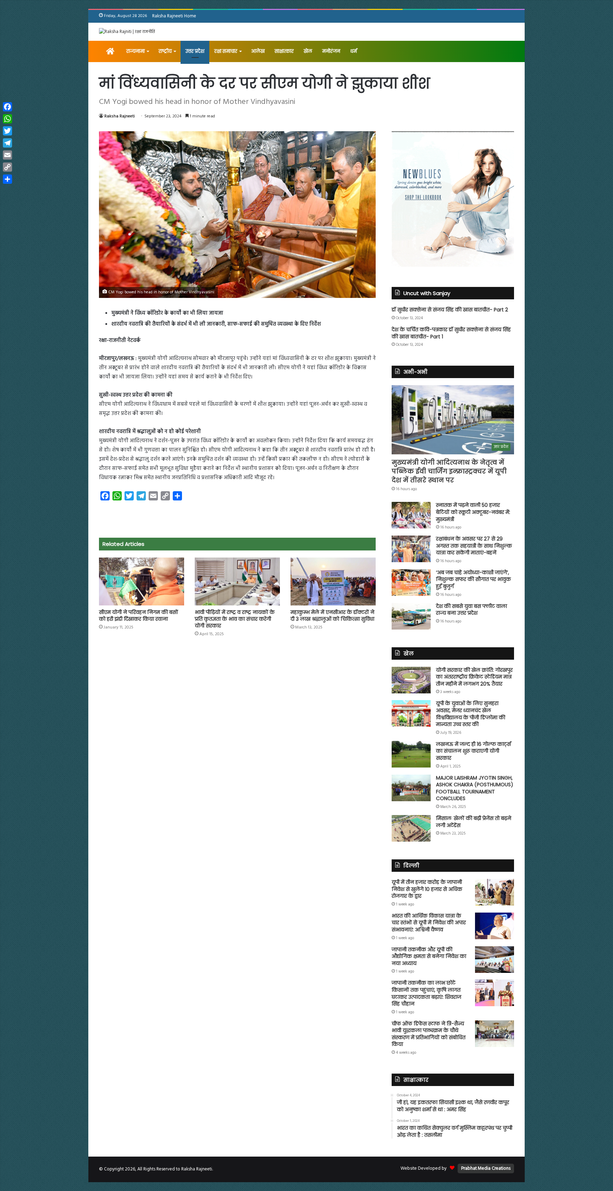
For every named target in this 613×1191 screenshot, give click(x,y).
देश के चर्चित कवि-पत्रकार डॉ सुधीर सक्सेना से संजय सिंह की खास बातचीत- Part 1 (451, 333)
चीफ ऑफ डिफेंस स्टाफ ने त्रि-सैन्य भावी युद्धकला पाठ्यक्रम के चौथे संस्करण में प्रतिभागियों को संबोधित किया (428, 1034)
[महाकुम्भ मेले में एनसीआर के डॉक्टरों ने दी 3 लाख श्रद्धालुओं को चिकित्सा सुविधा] (333, 581)
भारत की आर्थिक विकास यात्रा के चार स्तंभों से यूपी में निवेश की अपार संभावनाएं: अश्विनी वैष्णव (429, 922)
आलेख (258, 51)
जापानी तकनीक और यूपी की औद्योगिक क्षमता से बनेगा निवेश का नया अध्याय (429, 956)
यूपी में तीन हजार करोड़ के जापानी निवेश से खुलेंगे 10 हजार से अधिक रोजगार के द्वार (427, 889)
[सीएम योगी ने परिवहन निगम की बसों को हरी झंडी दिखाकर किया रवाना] (141, 581)
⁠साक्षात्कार (284, 51)
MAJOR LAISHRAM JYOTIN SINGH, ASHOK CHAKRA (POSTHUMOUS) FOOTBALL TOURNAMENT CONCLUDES (474, 788)
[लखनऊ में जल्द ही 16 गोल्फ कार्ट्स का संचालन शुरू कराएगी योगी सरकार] (411, 754)
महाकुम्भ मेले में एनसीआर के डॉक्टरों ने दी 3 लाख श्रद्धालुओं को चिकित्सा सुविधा (332, 615)
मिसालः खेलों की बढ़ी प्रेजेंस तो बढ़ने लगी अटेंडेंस (473, 822)
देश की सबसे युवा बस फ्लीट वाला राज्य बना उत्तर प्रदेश (471, 610)
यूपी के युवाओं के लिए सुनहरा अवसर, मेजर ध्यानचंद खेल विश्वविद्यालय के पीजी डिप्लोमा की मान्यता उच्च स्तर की (470, 714)
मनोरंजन (331, 51)
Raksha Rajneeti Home (174, 16)
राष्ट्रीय (165, 51)
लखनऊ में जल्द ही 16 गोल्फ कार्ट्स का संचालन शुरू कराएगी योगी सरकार (473, 751)
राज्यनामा (135, 51)
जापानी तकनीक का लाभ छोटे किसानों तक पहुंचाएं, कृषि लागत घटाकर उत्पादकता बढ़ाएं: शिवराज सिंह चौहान (426, 993)
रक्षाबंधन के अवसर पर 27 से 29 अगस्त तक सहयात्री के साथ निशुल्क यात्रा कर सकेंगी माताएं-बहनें (474, 545)
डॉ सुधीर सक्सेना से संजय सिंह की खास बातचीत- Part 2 (450, 309)
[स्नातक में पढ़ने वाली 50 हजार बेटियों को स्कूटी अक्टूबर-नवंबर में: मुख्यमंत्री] (411, 515)
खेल (308, 51)
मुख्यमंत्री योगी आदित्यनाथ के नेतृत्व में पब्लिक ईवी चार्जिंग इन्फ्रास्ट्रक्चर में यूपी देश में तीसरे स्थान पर (449, 471)
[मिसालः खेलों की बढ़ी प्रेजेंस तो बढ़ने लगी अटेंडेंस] (411, 828)
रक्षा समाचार (225, 51)
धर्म (353, 51)
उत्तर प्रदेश (195, 51)
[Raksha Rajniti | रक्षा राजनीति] (127, 31)
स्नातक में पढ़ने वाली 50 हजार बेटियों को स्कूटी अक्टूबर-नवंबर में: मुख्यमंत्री (473, 512)
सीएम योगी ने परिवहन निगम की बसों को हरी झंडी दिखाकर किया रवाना (138, 615)
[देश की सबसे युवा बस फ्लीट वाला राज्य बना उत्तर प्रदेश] (411, 616)
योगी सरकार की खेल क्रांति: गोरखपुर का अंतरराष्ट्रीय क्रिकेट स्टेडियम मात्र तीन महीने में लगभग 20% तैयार (474, 676)
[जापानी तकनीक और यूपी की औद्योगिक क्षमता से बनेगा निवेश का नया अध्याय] (494, 959)
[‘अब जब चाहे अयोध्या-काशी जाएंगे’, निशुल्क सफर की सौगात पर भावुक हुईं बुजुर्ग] (411, 582)
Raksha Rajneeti (119, 116)
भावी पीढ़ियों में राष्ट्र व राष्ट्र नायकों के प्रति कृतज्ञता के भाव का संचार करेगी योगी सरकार (235, 619)
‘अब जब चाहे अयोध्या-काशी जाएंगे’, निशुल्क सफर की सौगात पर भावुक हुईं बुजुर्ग (473, 579)
